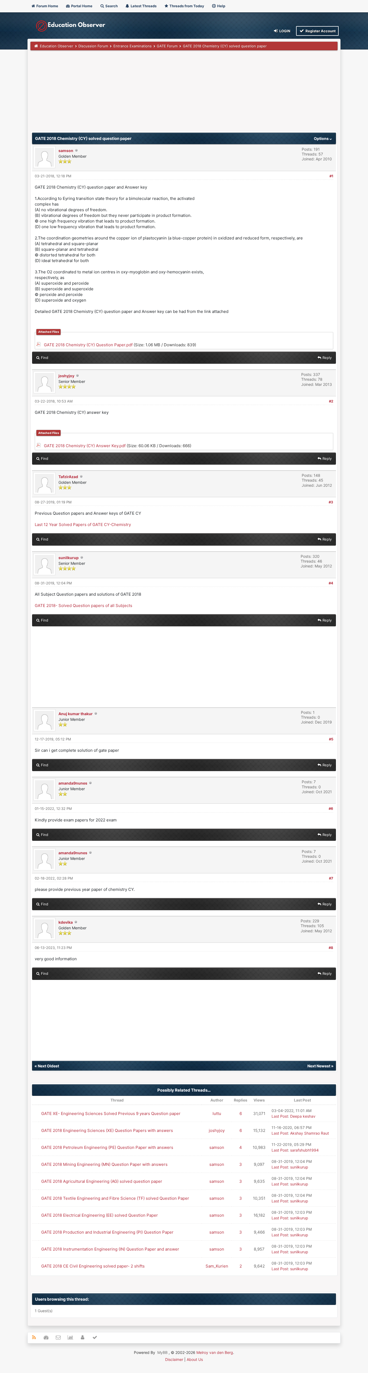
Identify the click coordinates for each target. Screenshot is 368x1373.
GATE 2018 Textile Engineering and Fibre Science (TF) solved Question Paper (115, 1198)
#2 (331, 401)
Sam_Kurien (217, 1266)
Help (220, 6)
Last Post (280, 1116)
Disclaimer (174, 1359)
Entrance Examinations (132, 46)
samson (65, 150)
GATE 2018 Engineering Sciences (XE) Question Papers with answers (107, 1130)
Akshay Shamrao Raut (309, 1133)
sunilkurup (68, 557)
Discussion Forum (93, 46)
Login (284, 31)
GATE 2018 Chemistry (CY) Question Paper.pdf (88, 344)
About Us (195, 1359)
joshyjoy (66, 375)
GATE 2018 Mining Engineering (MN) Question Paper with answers (104, 1164)
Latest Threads (143, 6)
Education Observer (56, 46)
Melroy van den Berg (214, 1352)
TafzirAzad (68, 476)
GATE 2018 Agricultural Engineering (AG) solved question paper (101, 1181)
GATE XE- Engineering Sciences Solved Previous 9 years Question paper (110, 1113)
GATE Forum (167, 46)
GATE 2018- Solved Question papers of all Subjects (83, 605)
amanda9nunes (72, 783)
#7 (331, 878)
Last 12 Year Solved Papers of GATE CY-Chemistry (83, 524)
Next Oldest (48, 1066)
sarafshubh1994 (304, 1150)
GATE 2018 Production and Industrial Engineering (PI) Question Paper (107, 1232)
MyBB (162, 1352)
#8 (331, 947)
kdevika (65, 922)
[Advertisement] (183, 93)
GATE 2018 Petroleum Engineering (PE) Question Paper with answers (107, 1147)
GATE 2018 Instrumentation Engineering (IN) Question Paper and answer (110, 1249)
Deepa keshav (302, 1116)
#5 (331, 739)
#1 (331, 176)
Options (321, 138)
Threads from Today (186, 6)
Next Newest (318, 1066)
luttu (217, 1113)
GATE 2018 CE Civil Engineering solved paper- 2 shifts (93, 1266)
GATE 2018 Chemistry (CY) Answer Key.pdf (85, 445)
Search (111, 6)
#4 (331, 583)
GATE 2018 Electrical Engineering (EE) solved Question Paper (99, 1215)
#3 (331, 502)
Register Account (320, 31)
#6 (331, 808)
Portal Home (81, 6)
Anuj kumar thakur (75, 713)
